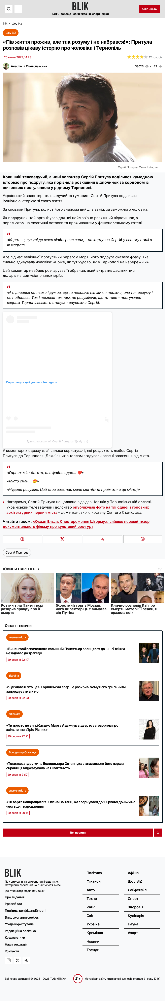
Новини (93, 941)
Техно (92, 898)
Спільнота (149, 8)
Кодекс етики (15, 937)
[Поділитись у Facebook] (22, 539)
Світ (90, 916)
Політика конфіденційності (25, 911)
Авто (91, 890)
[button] (8, 9)
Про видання (14, 897)
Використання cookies (22, 917)
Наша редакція (16, 944)
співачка (14, 714)
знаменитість (17, 637)
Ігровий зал (13, 904)
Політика (94, 873)
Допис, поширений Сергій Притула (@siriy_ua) (57, 441)
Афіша (133, 873)
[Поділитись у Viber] (142, 539)
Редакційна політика (20, 931)
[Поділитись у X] (62, 539)
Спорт (133, 898)
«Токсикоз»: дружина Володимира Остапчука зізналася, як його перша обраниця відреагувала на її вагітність (65, 766)
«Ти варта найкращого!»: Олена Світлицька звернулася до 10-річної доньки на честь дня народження (70, 804)
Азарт (133, 933)
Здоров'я (135, 907)
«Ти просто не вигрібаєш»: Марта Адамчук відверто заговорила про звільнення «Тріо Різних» (62, 727)
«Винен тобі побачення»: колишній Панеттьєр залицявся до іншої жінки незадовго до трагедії (65, 651)
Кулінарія (136, 916)
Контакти (12, 951)
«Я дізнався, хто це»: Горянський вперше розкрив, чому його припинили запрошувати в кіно (66, 689)
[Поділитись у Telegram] (102, 539)
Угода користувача (19, 924)
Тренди (93, 950)
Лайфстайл (137, 890)
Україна (14, 675)
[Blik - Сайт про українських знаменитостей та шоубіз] (13, 875)
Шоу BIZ (10, 32)
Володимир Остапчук (23, 752)
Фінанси (93, 881)
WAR (91, 907)
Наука (133, 924)
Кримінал (95, 933)
